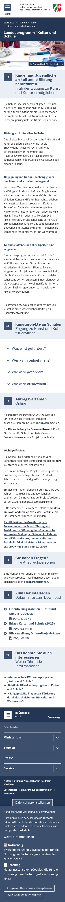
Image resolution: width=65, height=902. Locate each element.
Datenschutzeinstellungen (32, 802)
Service (9, 768)
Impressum (9, 793)
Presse (8, 758)
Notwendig (15, 845)
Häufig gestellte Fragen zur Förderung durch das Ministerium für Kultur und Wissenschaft (31, 697)
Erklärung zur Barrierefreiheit (36, 789)
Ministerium (12, 737)
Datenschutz (10, 789)
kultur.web (42, 423)
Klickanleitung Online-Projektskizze (34, 633)
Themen (9, 748)
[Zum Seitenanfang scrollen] (57, 895)
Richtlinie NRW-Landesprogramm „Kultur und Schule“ (33, 687)
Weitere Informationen (19, 837)
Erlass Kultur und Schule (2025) (32, 623)
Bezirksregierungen (36, 581)
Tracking (14, 865)
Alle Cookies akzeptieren (24, 895)
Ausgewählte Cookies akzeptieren (29, 888)
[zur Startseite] (40, 8)
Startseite (11, 727)
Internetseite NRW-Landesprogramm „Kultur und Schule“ (30, 679)
